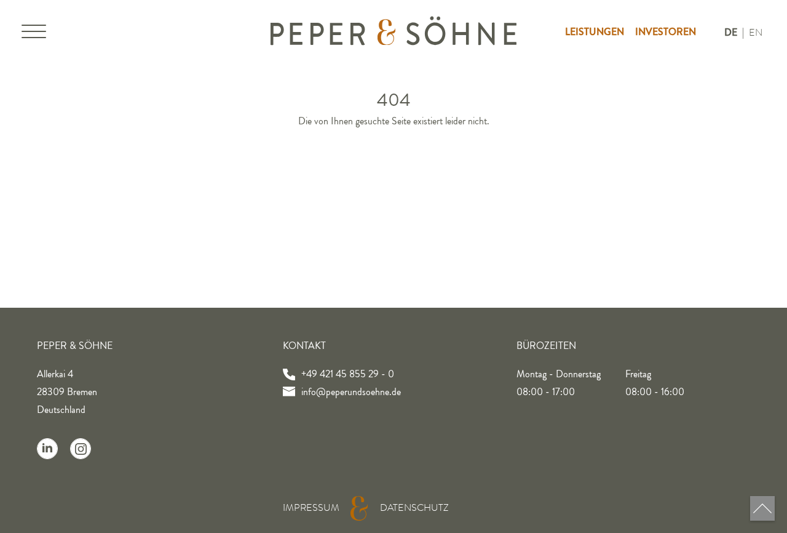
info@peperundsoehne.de (351, 392)
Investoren (665, 32)
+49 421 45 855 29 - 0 (347, 374)
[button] (33, 34)
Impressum (311, 507)
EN (755, 32)
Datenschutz (414, 507)
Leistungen (594, 32)
